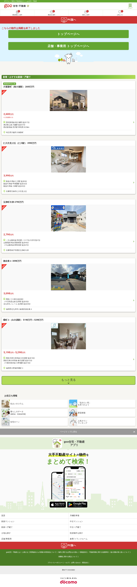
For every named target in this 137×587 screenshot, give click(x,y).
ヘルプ (66, 563)
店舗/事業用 (6, 539)
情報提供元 (83, 552)
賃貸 (3, 515)
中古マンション (76, 521)
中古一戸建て (75, 527)
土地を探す (6, 533)
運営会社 (85, 563)
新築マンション (7, 521)
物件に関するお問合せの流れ (67, 552)
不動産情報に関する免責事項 (98, 552)
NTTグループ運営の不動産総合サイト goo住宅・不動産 (20, 1)
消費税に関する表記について (67, 557)
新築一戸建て (7, 527)
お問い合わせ (75, 563)
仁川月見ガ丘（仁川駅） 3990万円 (19, 143)
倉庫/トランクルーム (78, 539)
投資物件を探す (76, 533)
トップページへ (68, 34)
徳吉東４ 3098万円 (12, 261)
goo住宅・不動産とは (13, 552)
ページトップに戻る (68, 432)
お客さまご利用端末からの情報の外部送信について (39, 552)
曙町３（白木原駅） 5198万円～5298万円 (23, 320)
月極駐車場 (74, 515)
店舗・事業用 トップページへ (68, 46)
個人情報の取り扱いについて (120, 552)
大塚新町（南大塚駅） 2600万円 (18, 86)
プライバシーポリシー (55, 563)
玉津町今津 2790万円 (13, 202)
